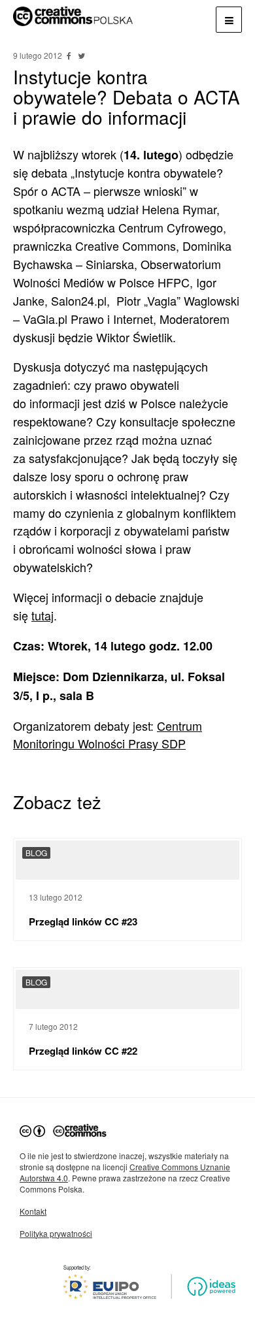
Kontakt (33, 1211)
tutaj (42, 615)
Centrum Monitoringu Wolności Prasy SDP (107, 734)
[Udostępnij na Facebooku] (70, 55)
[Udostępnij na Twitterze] (81, 55)
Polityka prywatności (56, 1233)
